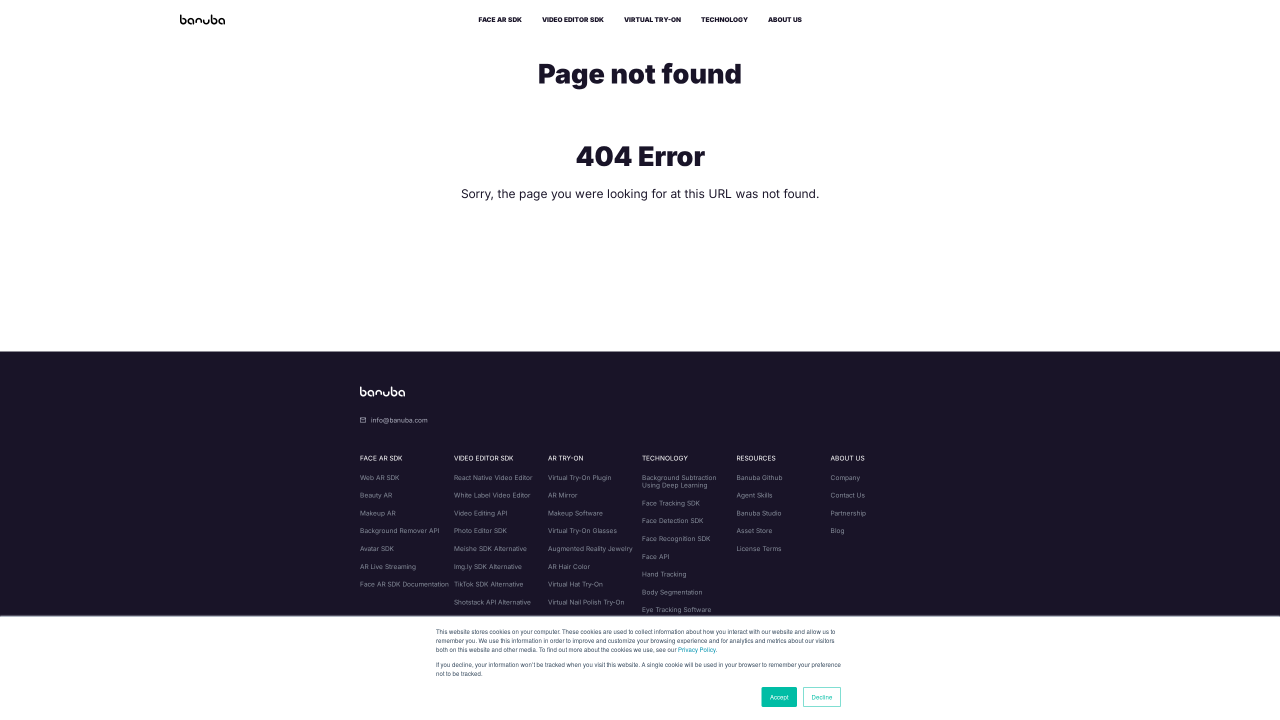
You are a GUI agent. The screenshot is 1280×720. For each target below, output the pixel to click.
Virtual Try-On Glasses (582, 530)
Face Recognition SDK (676, 538)
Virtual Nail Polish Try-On (586, 602)
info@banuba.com (399, 420)
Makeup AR (378, 513)
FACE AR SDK (381, 458)
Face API (655, 556)
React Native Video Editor (493, 478)
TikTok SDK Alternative (489, 584)
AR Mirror (563, 495)
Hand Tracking (664, 574)
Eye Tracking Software (677, 610)
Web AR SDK (380, 478)
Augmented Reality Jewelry (590, 548)
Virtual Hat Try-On (575, 584)
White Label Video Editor (492, 495)
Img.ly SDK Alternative (488, 566)
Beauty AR (376, 495)
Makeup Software (575, 513)
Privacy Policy (697, 649)
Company (845, 478)
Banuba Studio (759, 513)
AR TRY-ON (566, 458)
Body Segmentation (672, 592)
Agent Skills (754, 495)
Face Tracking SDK (671, 503)
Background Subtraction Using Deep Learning (679, 482)
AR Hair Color (569, 566)
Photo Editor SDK (480, 530)
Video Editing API (480, 513)
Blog (837, 530)
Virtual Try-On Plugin (580, 478)
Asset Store (754, 530)
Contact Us (847, 495)
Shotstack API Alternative (492, 602)
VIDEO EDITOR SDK (484, 458)
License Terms (759, 548)
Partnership (848, 513)
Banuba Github (759, 478)
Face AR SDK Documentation (404, 584)
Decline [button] (822, 696)
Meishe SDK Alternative (490, 548)
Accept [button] (779, 696)
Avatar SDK (377, 548)
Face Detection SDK (673, 520)
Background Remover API (399, 530)
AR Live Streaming (388, 566)
